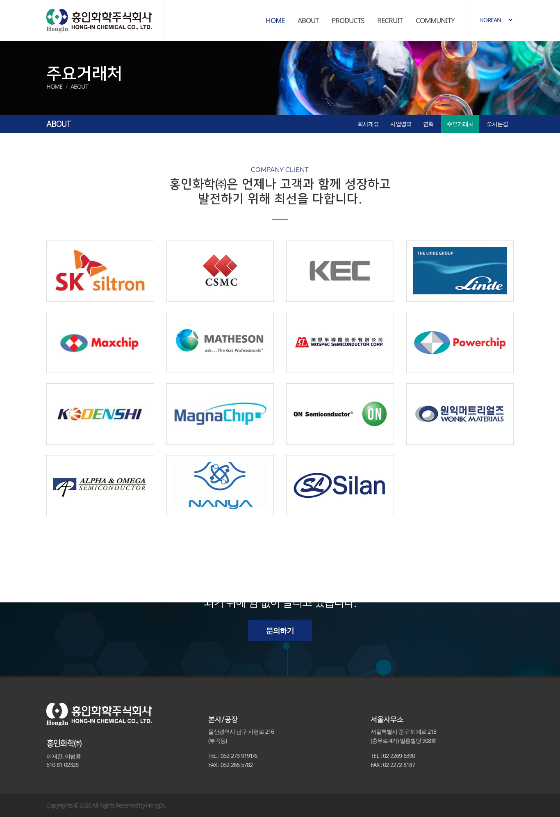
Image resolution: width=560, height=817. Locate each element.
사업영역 (401, 124)
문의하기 (280, 630)
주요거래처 (460, 124)
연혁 (428, 124)
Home (54, 86)
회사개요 (368, 124)
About (79, 86)
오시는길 (497, 124)
